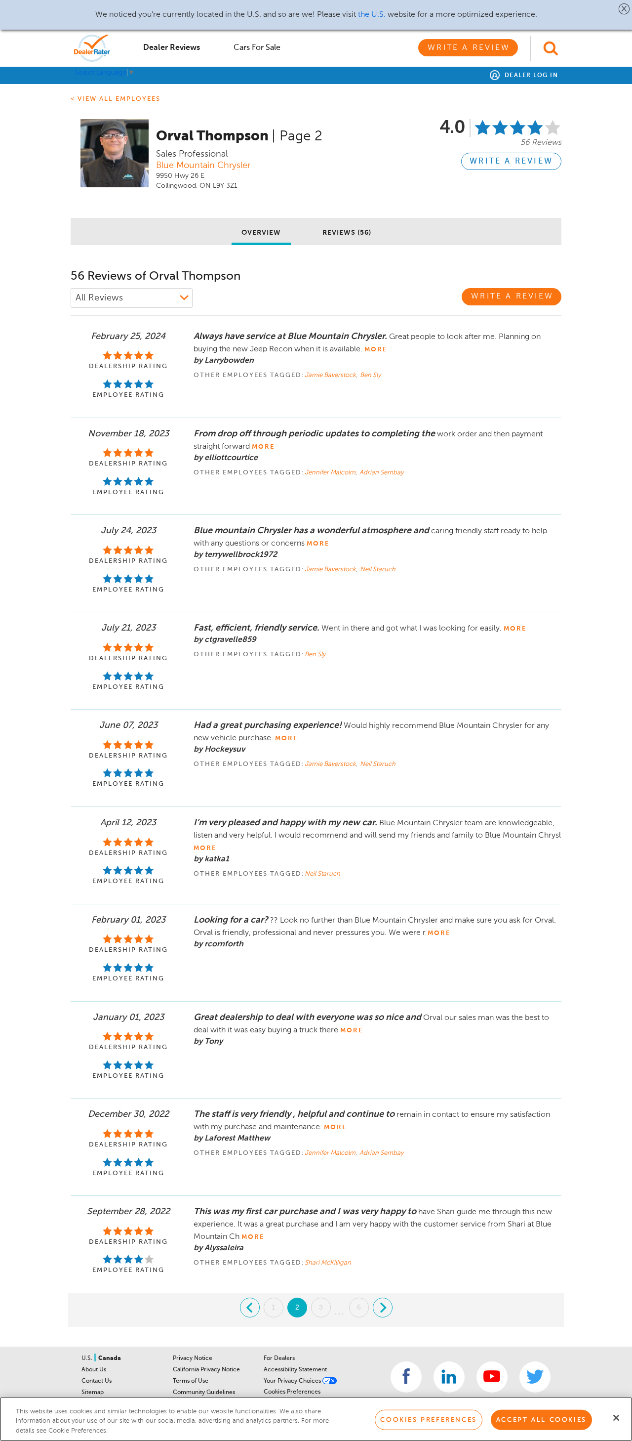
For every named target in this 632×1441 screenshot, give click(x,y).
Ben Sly (370, 375)
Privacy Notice (192, 1358)
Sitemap (92, 1393)
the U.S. (372, 15)
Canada (109, 1358)
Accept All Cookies (541, 1419)
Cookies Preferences (292, 1392)
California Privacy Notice (206, 1370)
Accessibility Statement (295, 1370)
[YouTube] (492, 1377)
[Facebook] (406, 1377)
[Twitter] (535, 1377)
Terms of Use (190, 1381)
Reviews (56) (346, 232)
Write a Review (469, 48)
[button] (624, 8)
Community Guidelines (204, 1393)
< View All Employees (115, 99)
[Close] (616, 1418)
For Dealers (279, 1358)
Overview (261, 232)
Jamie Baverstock (331, 375)
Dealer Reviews (171, 48)
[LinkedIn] (449, 1377)
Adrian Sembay (381, 472)
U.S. (87, 1358)
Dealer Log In (530, 76)
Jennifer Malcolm (331, 472)
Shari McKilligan (328, 1263)
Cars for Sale (257, 48)
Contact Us (96, 1381)
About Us (93, 1370)
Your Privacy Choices (293, 1381)
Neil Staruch (377, 569)
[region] (316, 1419)
